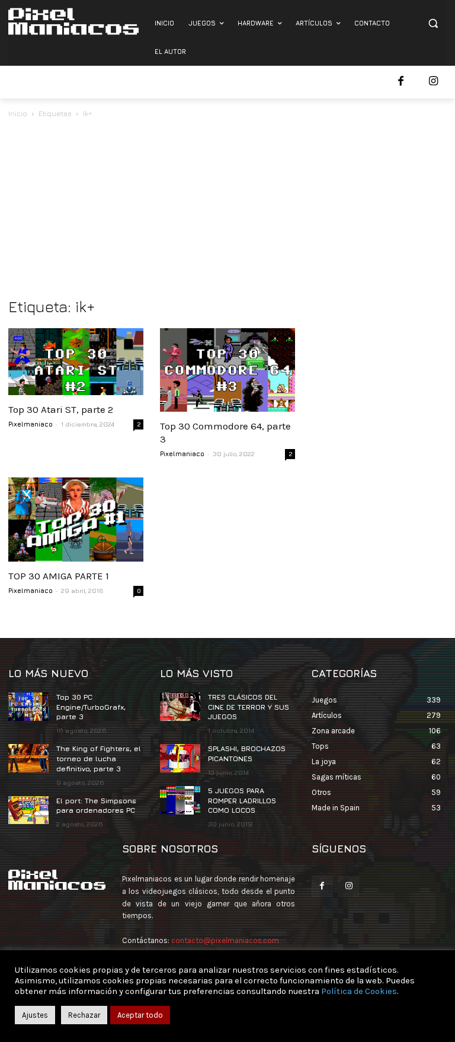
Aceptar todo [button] (140, 1015)
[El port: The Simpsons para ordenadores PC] (28, 810)
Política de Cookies (359, 991)
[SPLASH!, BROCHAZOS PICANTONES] (180, 758)
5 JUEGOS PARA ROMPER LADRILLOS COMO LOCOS (242, 800)
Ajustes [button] (35, 1015)
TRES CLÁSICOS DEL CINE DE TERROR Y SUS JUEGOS (248, 707)
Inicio (17, 113)
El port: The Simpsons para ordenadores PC (96, 805)
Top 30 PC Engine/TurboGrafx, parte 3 (91, 707)
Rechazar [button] (84, 1015)
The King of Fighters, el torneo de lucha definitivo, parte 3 (98, 758)
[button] (433, 23)
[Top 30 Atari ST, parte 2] (75, 361)
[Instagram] (433, 82)
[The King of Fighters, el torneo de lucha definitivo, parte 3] (28, 758)
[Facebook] (400, 82)
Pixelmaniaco (30, 424)
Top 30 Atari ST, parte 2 (60, 409)
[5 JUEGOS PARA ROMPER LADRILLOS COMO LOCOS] (180, 800)
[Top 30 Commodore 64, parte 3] (227, 370)
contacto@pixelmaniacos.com (225, 940)
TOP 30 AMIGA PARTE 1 (58, 576)
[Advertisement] (227, 209)
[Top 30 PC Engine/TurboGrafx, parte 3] (28, 706)
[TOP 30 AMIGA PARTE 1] (75, 519)
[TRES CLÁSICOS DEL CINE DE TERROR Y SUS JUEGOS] (180, 706)
